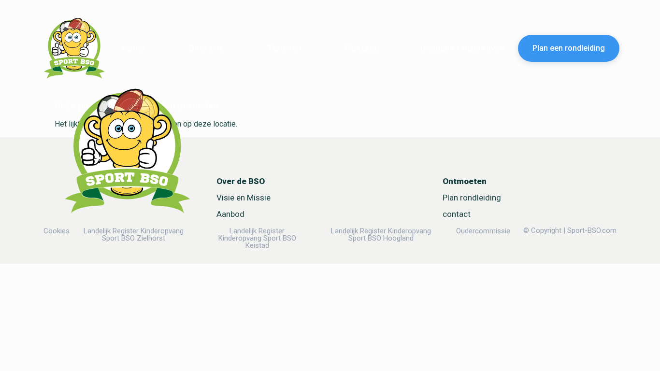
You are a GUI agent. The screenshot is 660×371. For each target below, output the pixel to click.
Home (133, 48)
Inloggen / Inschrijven (462, 48)
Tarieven (284, 48)
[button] (465, 181)
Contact (361, 48)
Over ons (206, 48)
